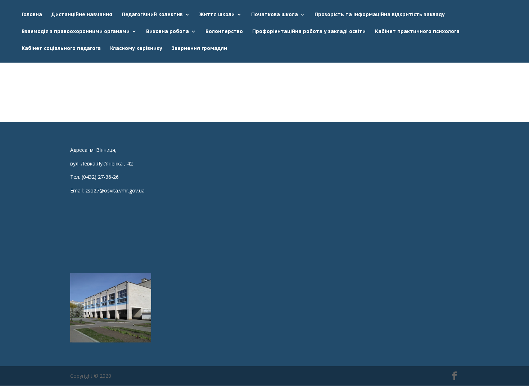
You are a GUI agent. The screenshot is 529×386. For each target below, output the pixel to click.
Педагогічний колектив (152, 15)
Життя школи (217, 15)
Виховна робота (167, 32)
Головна (32, 15)
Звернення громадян (199, 48)
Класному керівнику (136, 48)
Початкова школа (274, 15)
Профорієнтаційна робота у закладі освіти (309, 32)
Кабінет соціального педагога (61, 48)
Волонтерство (224, 32)
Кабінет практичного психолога (417, 32)
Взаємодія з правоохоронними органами (76, 32)
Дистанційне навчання (81, 15)
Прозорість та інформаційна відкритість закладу (380, 15)
